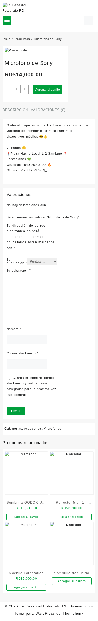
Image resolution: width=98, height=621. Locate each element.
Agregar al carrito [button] (26, 516)
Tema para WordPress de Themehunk (49, 613)
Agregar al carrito (47, 89)
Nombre (14, 329)
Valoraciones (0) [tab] (48, 110)
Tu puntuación (17, 261)
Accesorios (33, 428)
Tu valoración (19, 270)
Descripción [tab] (15, 110)
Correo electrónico (22, 353)
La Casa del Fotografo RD (44, 606)
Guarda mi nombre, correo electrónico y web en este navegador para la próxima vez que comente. (31, 386)
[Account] (88, 20)
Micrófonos (52, 428)
